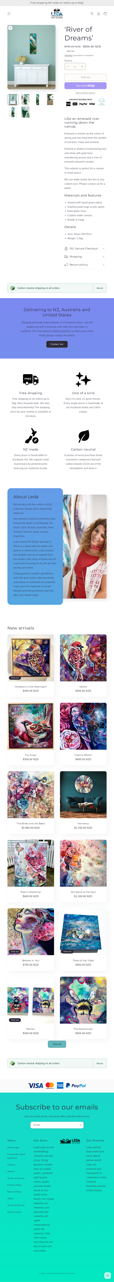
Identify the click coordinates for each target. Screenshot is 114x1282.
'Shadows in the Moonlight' (31, 686)
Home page (13, 1147)
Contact (11, 1164)
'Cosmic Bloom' (83, 755)
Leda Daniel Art (52, 1273)
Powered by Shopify (67, 1273)
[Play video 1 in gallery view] (50, 99)
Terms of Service (16, 1178)
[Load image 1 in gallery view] (12, 99)
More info (100, 288)
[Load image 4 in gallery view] (12, 112)
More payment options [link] (85, 93)
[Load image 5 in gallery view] (25, 112)
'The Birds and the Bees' (30, 823)
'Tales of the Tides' (83, 960)
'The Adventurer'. (83, 1029)
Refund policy (14, 1212)
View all (57, 1044)
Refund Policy (14, 1191)
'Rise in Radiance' (30, 892)
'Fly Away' (31, 755)
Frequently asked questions (16, 1156)
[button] (9, 13)
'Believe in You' (31, 960)
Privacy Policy (14, 1185)
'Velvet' (83, 686)
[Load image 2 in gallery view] (25, 99)
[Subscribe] (80, 1125)
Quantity (68, 61)
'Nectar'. (30, 1029)
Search (11, 1171)
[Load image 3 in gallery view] (37, 99)
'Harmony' (83, 823)
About (10, 1198)
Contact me (57, 344)
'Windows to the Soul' (83, 892)
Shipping (68, 55)
